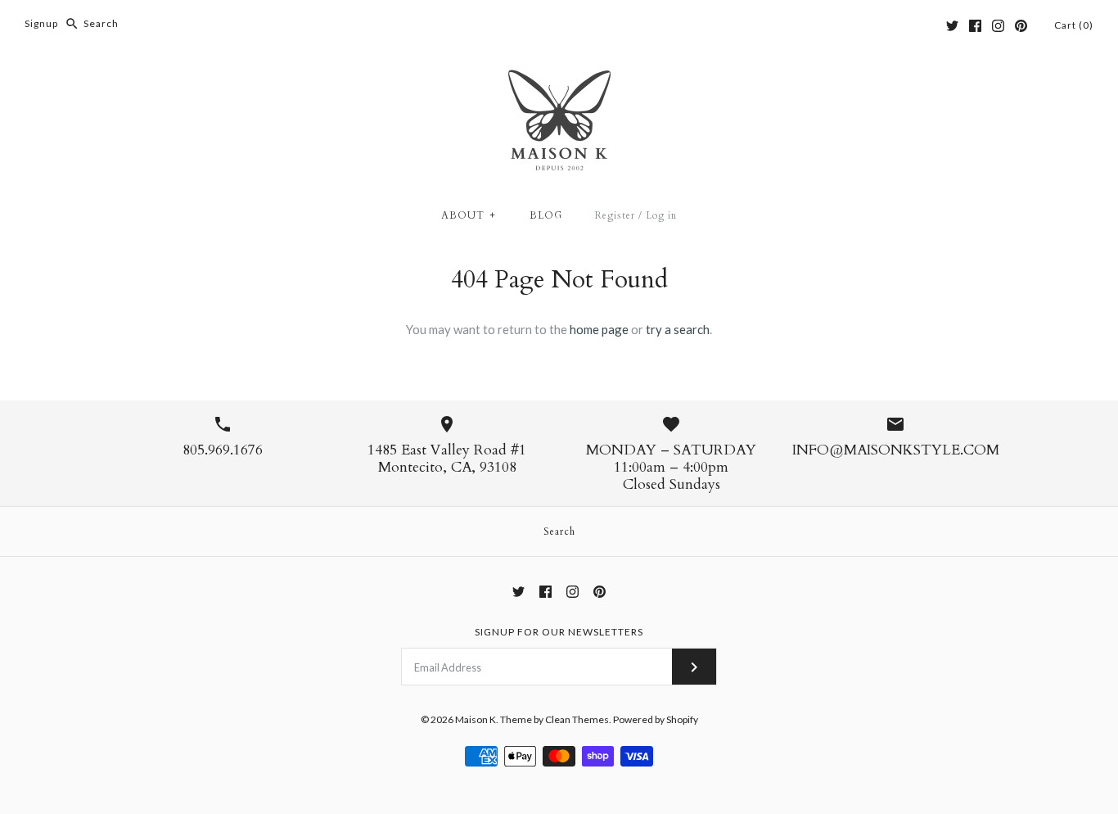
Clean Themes (577, 719)
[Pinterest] (1021, 26)
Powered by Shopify (655, 719)
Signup (41, 23)
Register (615, 215)
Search (559, 531)
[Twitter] (952, 26)
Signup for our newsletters (559, 632)
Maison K (475, 719)
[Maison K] (559, 79)
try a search (678, 329)
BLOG (546, 215)
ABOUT (468, 215)
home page (599, 329)
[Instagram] (998, 26)
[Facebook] (975, 26)
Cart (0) (1073, 25)
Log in (661, 215)
